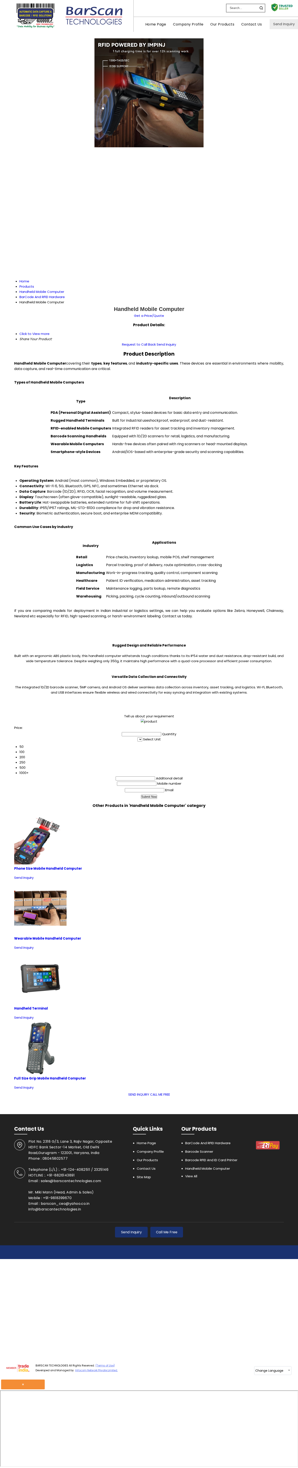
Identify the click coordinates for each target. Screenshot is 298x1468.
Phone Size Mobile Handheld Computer (48, 868)
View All (191, 1176)
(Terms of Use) (105, 1365)
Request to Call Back (139, 344)
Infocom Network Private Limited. (96, 1370)
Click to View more (34, 333)
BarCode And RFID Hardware (208, 1143)
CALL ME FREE (160, 1094)
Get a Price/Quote (149, 315)
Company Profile (188, 24)
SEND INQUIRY (138, 1094)
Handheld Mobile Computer (207, 1168)
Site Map (144, 1177)
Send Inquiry (284, 24)
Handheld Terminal (31, 1008)
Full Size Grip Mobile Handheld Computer (50, 1078)
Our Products (222, 24)
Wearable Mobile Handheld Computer (47, 938)
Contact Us (251, 24)
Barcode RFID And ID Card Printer (211, 1160)
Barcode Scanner (199, 1151)
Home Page (155, 24)
